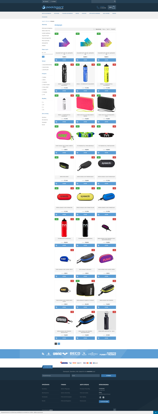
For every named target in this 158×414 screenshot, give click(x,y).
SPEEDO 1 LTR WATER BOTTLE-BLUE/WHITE (85, 84)
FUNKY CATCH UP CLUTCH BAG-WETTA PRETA (106, 115)
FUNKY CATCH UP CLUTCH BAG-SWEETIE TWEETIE (85, 115)
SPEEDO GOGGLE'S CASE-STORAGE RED (64, 207)
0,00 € (110, 7)
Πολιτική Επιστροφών (66, 397)
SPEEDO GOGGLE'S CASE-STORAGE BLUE (106, 207)
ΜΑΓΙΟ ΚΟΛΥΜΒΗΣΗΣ (46, 13)
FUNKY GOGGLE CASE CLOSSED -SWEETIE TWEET (64, 146)
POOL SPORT (45, 87)
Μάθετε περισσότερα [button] (38, 412)
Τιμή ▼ (108, 29)
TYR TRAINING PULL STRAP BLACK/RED (106, 145)
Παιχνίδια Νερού (45, 35)
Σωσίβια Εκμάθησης (46, 33)
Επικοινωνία (83, 401)
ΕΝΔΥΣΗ (77, 13)
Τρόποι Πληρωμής (65, 388)
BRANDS (114, 13)
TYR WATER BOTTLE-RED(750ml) (64, 238)
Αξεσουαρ (48, 21)
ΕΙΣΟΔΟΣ (46, 1)
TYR (44, 94)
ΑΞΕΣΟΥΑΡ (84, 13)
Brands (43, 124)
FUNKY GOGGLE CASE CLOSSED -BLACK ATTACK (64, 301)
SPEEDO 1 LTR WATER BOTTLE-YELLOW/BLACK (106, 84)
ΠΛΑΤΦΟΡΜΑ (104, 401)
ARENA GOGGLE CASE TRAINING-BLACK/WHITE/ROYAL (85, 332)
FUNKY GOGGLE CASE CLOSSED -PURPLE (106, 269)
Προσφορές (44, 122)
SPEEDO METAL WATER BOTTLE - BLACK (106, 331)
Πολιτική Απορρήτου (66, 401)
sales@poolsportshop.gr (104, 394)
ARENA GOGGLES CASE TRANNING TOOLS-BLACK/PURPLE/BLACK (106, 239)
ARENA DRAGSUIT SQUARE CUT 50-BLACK (85, 300)
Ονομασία (113, 29)
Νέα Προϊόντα (45, 119)
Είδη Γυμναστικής (45, 40)
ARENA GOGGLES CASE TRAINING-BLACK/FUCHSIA (64, 332)
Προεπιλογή (98, 29)
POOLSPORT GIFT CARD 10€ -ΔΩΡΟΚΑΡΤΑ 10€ (64, 53)
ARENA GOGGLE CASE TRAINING (106, 300)
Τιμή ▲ (103, 29)
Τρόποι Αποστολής (65, 392)
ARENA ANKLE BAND (64, 176)
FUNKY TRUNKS (46, 84)
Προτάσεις (44, 117)
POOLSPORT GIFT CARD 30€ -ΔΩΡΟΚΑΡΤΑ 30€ (85, 53)
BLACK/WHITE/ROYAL (47, 64)
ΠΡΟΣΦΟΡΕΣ (44, 17)
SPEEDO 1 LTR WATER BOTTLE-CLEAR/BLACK (64, 115)
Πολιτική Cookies (84, 392)
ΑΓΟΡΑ (64, 60)
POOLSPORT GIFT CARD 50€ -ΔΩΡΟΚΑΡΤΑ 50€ (106, 53)
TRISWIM (45, 92)
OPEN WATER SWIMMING (94, 13)
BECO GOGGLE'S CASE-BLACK (85, 269)
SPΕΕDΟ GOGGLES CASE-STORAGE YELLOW (85, 207)
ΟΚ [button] (155, 412)
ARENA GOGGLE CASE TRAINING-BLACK (85, 176)
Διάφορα (43, 45)
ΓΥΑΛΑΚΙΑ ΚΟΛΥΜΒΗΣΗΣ (67, 13)
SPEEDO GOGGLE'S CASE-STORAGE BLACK (106, 176)
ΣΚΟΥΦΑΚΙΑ (56, 13)
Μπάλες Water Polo (46, 30)
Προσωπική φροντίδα (46, 38)
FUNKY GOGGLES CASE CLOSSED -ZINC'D (64, 269)
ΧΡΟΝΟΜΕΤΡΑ (45, 43)
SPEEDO (44, 89)
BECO (44, 79)
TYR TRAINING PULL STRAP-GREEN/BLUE (85, 145)
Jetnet (51, 410)
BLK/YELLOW (45, 69)
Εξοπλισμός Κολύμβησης (47, 28)
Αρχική (43, 21)
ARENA (44, 77)
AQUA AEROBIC (106, 13)
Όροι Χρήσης (83, 397)
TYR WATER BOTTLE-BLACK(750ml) (85, 238)
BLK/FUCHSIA (46, 67)
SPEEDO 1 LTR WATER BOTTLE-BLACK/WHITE (64, 84)
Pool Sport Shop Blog (85, 388)
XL (43, 109)
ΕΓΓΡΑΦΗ (54, 1)
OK (43, 56)
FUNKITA (45, 82)
